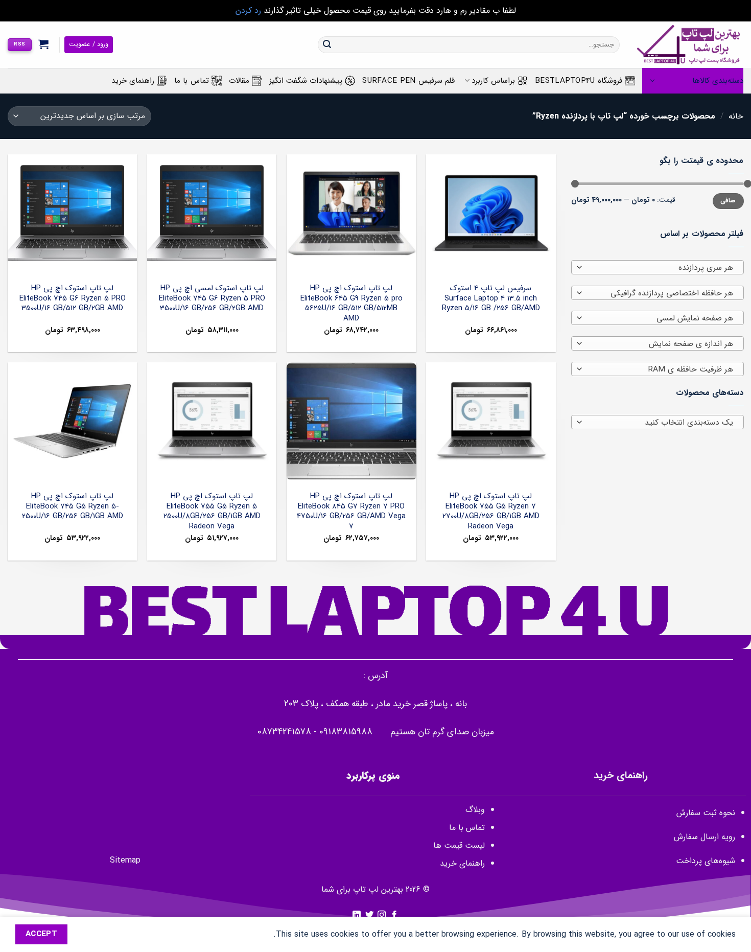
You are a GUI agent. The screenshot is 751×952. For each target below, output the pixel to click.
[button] (44, 44)
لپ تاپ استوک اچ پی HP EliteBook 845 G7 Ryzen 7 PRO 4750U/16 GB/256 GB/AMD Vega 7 (351, 511)
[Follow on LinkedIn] (357, 915)
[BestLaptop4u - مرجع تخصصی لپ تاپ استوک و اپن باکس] (689, 44)
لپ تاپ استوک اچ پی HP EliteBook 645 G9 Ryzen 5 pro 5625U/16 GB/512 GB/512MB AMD (351, 303)
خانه (736, 116)
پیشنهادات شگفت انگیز (306, 81)
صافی (728, 200)
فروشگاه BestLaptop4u (578, 81)
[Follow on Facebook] (394, 915)
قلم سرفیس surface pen (408, 81)
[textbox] (659, 268)
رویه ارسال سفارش (704, 836)
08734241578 (284, 732)
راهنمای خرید (132, 81)
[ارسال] (327, 45)
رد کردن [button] (248, 10)
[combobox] (657, 267)
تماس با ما (191, 81)
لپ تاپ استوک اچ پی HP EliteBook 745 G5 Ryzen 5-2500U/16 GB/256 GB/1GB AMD (72, 507)
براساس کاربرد (493, 81)
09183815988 (345, 732)
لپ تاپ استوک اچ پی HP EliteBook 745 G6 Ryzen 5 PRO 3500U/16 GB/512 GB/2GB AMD (72, 299)
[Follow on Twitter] (369, 915)
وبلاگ (475, 809)
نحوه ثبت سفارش (705, 812)
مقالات (239, 81)
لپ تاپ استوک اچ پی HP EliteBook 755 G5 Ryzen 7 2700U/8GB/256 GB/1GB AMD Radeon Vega (490, 511)
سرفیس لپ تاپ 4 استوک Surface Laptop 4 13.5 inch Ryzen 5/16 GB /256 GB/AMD (491, 299)
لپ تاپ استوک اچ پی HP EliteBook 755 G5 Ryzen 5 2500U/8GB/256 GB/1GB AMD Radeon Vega (212, 511)
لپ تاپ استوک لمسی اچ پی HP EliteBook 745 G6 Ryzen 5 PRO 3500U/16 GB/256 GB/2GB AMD (212, 299)
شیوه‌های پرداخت (705, 860)
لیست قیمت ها (459, 845)
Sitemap (125, 860)
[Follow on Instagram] (382, 915)
